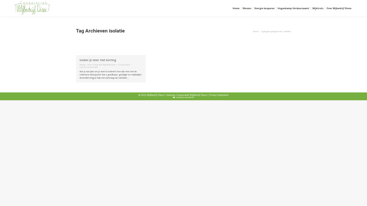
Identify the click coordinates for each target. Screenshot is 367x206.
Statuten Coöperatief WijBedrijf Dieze (186, 95)
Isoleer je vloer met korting (98, 60)
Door (102, 65)
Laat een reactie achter (89, 67)
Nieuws (82, 65)
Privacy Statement (219, 95)
